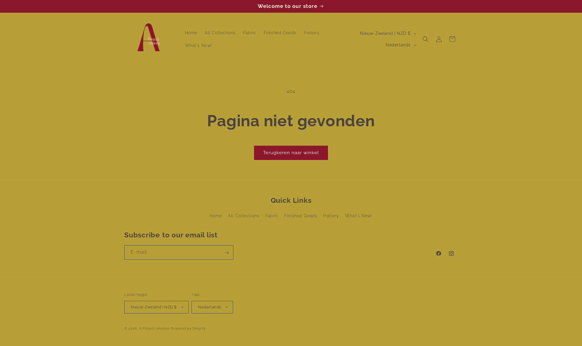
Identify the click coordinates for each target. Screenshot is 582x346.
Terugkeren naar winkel (291, 152)
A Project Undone (154, 328)
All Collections (243, 216)
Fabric (272, 216)
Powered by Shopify (188, 328)
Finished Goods (300, 216)
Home (215, 216)
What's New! (359, 216)
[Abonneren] (226, 253)
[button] (425, 39)
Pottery (331, 216)
